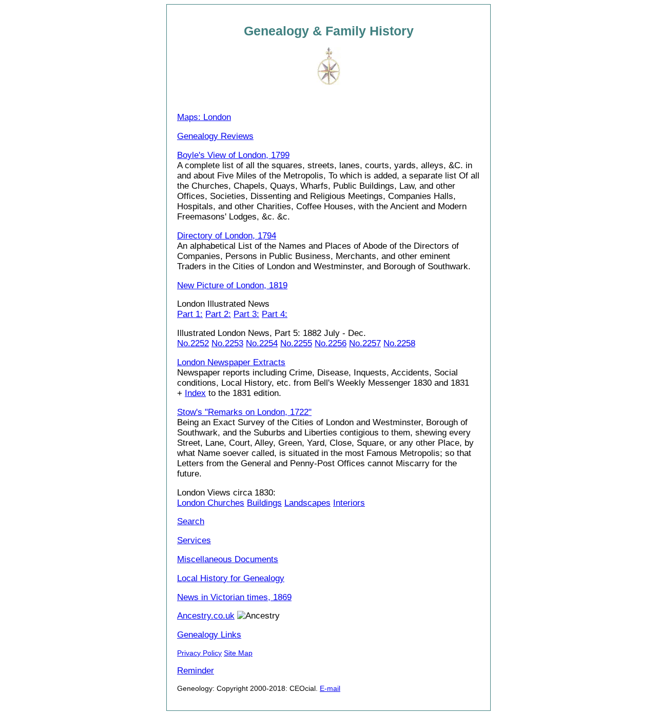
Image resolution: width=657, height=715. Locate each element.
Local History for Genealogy (230, 578)
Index (195, 393)
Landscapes (307, 503)
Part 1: (190, 314)
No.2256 (330, 343)
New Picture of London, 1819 (232, 285)
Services (194, 540)
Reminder (195, 671)
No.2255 (296, 343)
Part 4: (274, 314)
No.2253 (227, 343)
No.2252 (193, 343)
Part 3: (246, 314)
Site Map (238, 653)
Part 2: (218, 314)
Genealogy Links (209, 635)
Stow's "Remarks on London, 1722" (244, 412)
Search (190, 521)
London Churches (210, 503)
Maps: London (204, 117)
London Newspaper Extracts (231, 362)
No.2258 (399, 343)
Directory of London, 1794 (226, 236)
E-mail (330, 688)
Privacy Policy (199, 653)
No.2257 (365, 343)
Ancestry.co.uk (206, 616)
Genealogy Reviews (215, 136)
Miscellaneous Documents (227, 559)
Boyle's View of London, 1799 (233, 155)
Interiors (349, 503)
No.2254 (262, 343)
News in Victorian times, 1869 (234, 597)
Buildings (264, 503)
